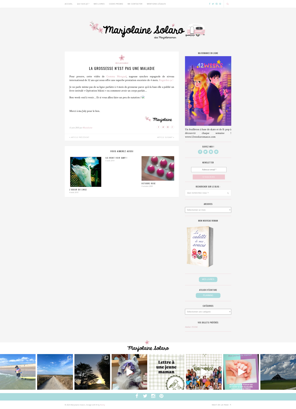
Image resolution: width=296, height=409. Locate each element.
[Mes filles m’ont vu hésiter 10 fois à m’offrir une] (129, 372)
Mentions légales (156, 4)
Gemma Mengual (116, 76)
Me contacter (135, 4)
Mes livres (99, 4)
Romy (102, 405)
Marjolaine (87, 127)
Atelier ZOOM (191, 327)
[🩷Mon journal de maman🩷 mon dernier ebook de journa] (241, 372)
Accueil (69, 4)
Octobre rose (149, 183)
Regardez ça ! (166, 80)
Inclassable (121, 63)
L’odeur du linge (78, 189)
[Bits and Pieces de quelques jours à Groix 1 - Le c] (92, 372)
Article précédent (79, 137)
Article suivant (165, 137)
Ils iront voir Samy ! (116, 158)
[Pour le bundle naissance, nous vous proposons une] (166, 372)
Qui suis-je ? (83, 4)
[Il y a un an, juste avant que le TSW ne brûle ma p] (18, 372)
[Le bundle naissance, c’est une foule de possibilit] (204, 372)
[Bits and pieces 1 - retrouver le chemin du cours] (55, 372)
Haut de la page (220, 405)
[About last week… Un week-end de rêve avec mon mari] (278, 372)
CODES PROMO (116, 4)
